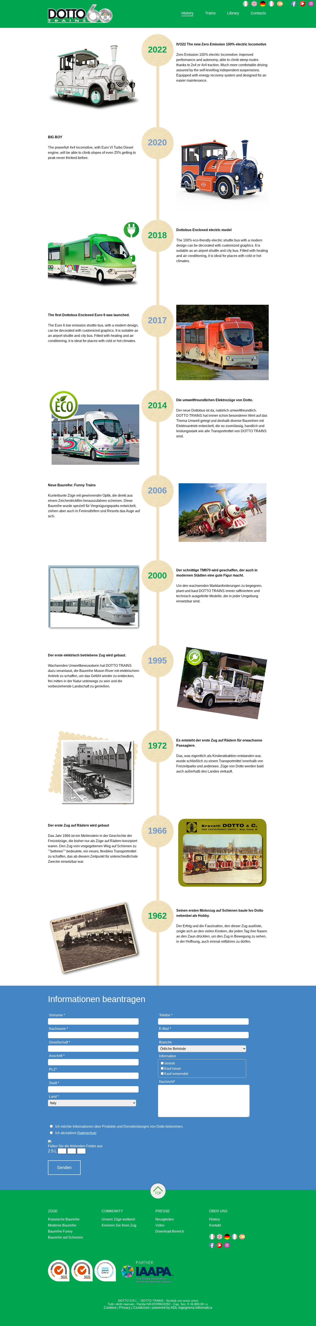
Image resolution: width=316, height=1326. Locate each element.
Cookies (110, 1307)
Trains (210, 13)
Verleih (169, 1063)
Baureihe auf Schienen (65, 1237)
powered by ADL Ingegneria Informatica (182, 1307)
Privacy (124, 1307)
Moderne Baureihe (62, 1225)
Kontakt (215, 1225)
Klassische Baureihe (64, 1219)
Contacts (258, 13)
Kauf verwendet (176, 1074)
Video (159, 1225)
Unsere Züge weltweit (118, 1219)
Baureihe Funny (60, 1231)
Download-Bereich (169, 1231)
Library (233, 13)
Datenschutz (87, 1133)
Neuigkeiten (164, 1219)
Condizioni (141, 1307)
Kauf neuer (172, 1068)
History (187, 13)
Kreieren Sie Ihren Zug (119, 1225)
